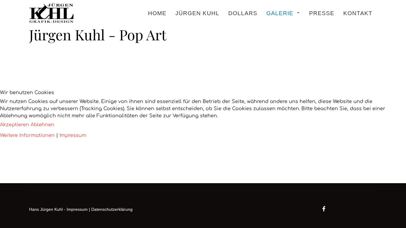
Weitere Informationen (27, 135)
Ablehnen (42, 124)
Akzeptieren (14, 124)
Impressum (72, 135)
